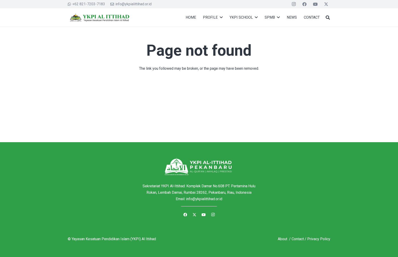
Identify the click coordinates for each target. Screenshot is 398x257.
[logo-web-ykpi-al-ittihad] (99, 17)
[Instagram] (294, 4)
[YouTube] (315, 4)
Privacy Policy (318, 239)
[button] (327, 17)
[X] (326, 4)
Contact (298, 239)
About (283, 239)
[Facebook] (304, 4)
